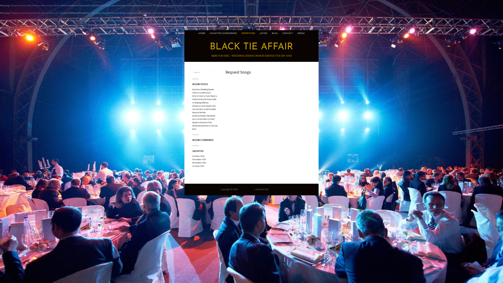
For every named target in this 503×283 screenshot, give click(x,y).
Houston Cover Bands (223, 33)
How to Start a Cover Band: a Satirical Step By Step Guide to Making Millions (204, 99)
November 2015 (199, 163)
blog (275, 33)
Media (301, 33)
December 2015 (199, 159)
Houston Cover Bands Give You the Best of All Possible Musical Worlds (204, 109)
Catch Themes (276, 189)
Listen (263, 33)
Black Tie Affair (251, 47)
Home (201, 33)
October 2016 (198, 156)
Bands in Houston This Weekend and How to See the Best (205, 125)
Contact (287, 33)
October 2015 (198, 166)
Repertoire (248, 33)
